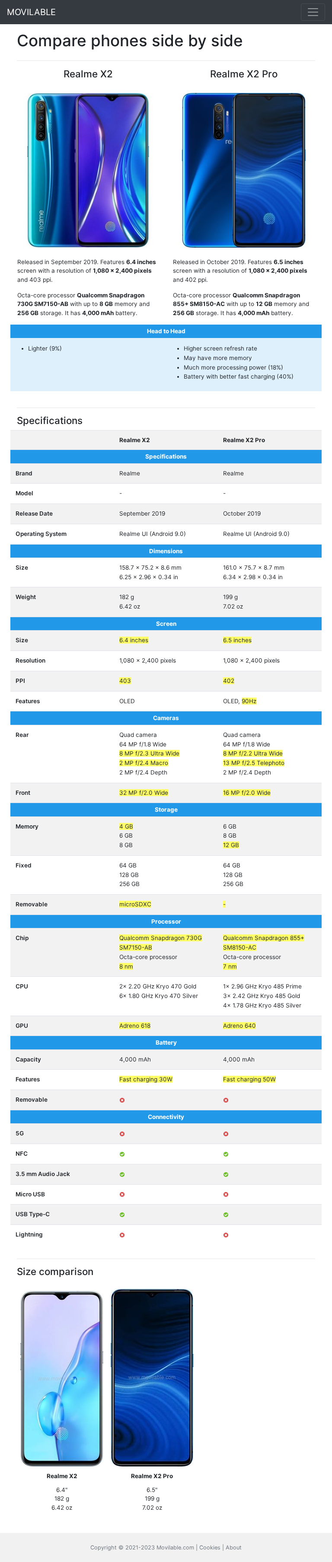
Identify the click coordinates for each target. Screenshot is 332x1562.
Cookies (209, 1547)
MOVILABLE (31, 12)
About (234, 1547)
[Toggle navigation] (313, 12)
